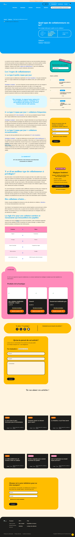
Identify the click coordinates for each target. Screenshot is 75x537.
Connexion (53, 4)
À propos (11, 520)
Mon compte (21, 523)
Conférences (60, 4)
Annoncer (11, 527)
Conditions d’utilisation (27, 533)
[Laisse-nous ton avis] (72, 534)
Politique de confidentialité (8, 533)
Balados (46, 7)
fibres (17, 220)
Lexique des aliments (31, 526)
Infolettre (21, 526)
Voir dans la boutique (60, 189)
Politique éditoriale (18, 533)
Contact (66, 4)
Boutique (23, 7)
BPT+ (46, 4)
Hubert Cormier (12, 523)
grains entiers (8, 145)
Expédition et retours (31, 523)
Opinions (10, 19)
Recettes (15, 7)
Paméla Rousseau (12, 525)
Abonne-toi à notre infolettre (60, 136)
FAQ (28, 520)
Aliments (38, 7)
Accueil (5, 19)
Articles (31, 7)
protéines (7, 143)
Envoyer (11, 379)
